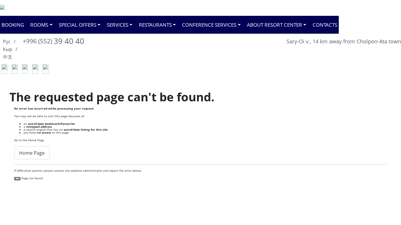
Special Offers (77, 24)
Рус (7, 41)
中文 (7, 57)
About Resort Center (274, 24)
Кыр (8, 49)
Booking (12, 24)
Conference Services (209, 24)
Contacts (325, 24)
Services (117, 24)
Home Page (32, 153)
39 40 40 (53, 41)
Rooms (39, 24)
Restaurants (155, 24)
